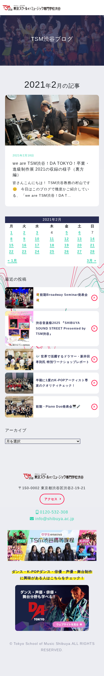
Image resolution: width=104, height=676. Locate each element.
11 (52, 239)
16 (24, 245)
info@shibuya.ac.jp (54, 519)
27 (79, 251)
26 (66, 251)
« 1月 (12, 261)
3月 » (91, 261)
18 (52, 245)
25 (52, 251)
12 (66, 239)
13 (79, 239)
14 (92, 239)
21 (92, 245)
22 (11, 251)
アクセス (51, 499)
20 (79, 245)
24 (37, 251)
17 (37, 245)
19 (66, 245)
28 (92, 251)
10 (37, 239)
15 (11, 245)
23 (24, 251)
